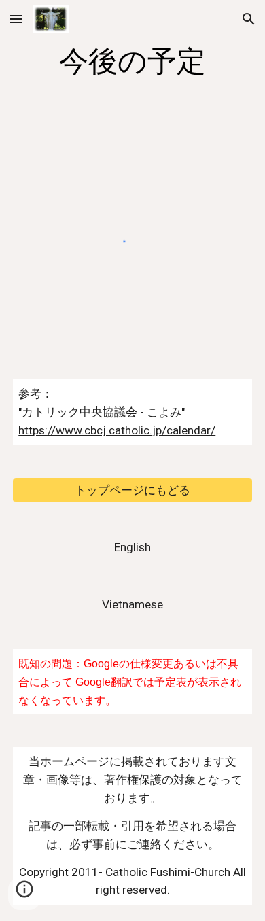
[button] (16, 18)
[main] (132, 61)
